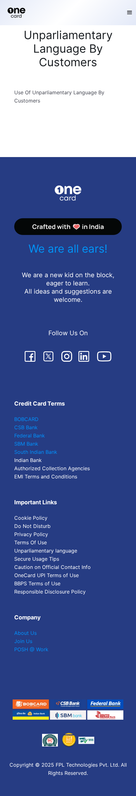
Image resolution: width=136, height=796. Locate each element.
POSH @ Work (31, 649)
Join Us (23, 641)
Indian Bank (28, 460)
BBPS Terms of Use (37, 583)
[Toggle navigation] (129, 12)
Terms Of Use (30, 542)
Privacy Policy (31, 534)
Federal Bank (29, 435)
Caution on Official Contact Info (52, 567)
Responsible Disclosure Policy (50, 591)
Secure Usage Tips (36, 559)
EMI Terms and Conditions (45, 476)
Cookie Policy (30, 518)
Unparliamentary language (45, 550)
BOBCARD (26, 419)
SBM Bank (26, 444)
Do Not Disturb (32, 526)
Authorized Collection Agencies (52, 468)
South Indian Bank (35, 452)
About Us (25, 633)
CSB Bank (26, 427)
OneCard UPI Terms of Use (46, 575)
